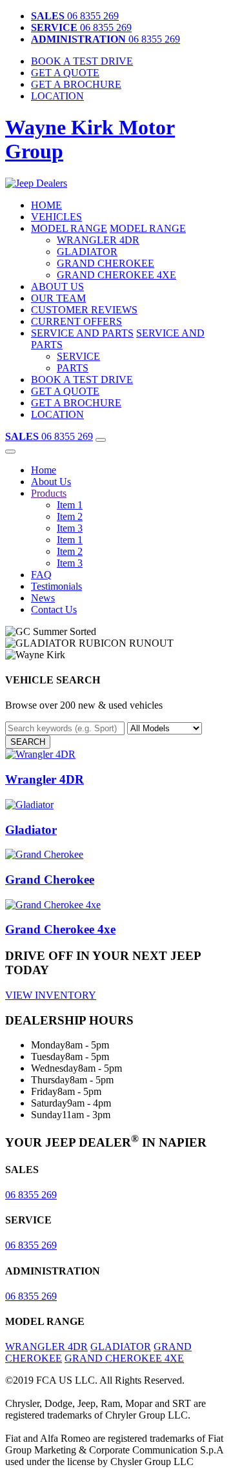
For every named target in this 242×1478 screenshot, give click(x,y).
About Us (51, 481)
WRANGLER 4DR (98, 239)
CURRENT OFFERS (76, 321)
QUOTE (65, 72)
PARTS (72, 367)
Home (43, 469)
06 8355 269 (75, 15)
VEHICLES (56, 216)
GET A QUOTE (65, 391)
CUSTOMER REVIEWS (84, 309)
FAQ (41, 574)
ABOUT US (57, 286)
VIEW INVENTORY (50, 995)
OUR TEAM (58, 298)
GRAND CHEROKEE (105, 263)
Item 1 (70, 504)
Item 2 (70, 516)
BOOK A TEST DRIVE (82, 379)
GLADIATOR (87, 251)
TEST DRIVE (82, 61)
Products (48, 493)
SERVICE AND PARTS (82, 333)
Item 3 (70, 528)
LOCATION (57, 95)
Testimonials (56, 586)
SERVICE (78, 356)
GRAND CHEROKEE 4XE (116, 274)
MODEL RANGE (69, 228)
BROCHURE (76, 84)
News (43, 597)
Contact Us (54, 609)
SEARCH (27, 742)
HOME (46, 205)
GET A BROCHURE (76, 402)
